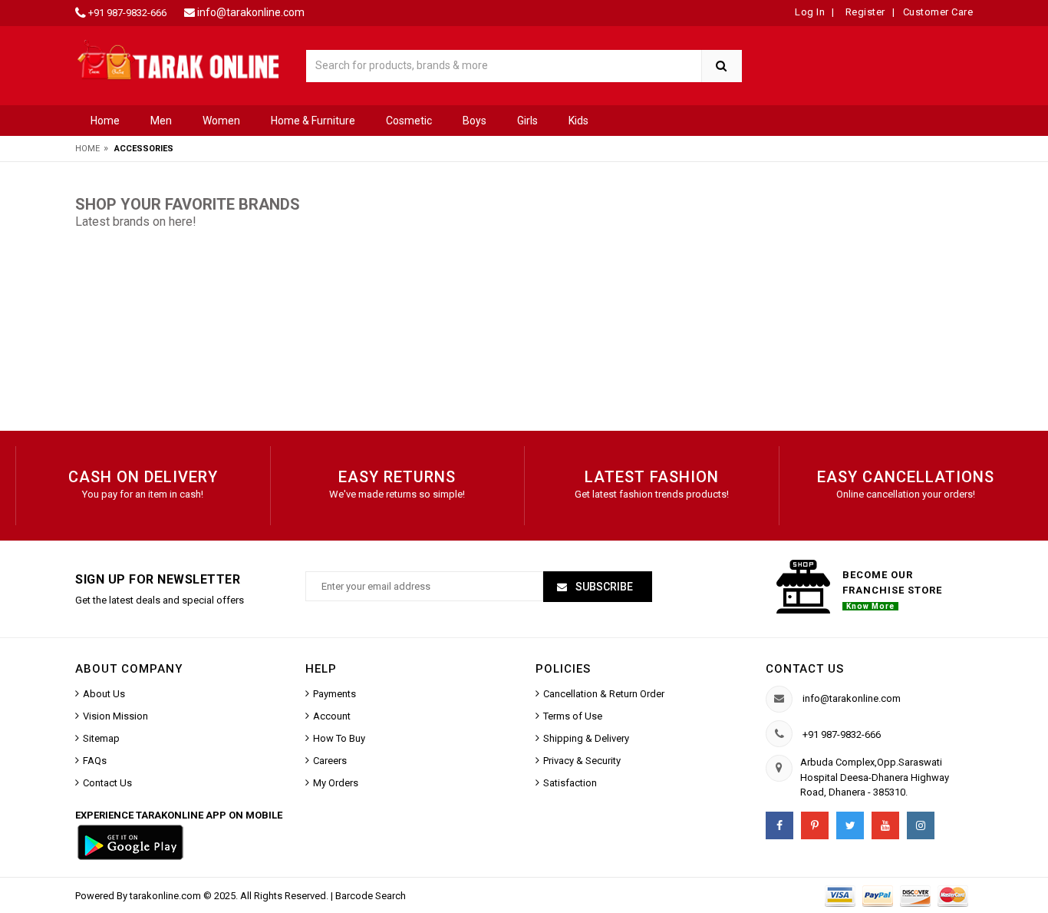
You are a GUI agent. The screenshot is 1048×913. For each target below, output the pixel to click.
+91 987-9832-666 (127, 12)
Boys (474, 120)
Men (161, 120)
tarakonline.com (166, 895)
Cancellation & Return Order (603, 694)
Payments (334, 694)
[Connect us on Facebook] (779, 825)
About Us (104, 694)
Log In (810, 12)
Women (221, 120)
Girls (527, 120)
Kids (578, 120)
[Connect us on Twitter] (850, 825)
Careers (330, 760)
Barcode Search (370, 895)
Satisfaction (570, 783)
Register (863, 12)
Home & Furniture (313, 120)
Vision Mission (115, 716)
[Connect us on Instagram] (920, 825)
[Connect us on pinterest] (815, 825)
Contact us (805, 669)
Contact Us (107, 783)
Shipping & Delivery (586, 738)
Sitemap (101, 738)
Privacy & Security (582, 760)
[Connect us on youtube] (885, 825)
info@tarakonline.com (251, 12)
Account (332, 716)
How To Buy (339, 738)
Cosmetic (409, 120)
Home (105, 120)
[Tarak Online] (178, 59)
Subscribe (603, 587)
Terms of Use (572, 716)
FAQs (95, 760)
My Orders (335, 783)
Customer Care (938, 12)
